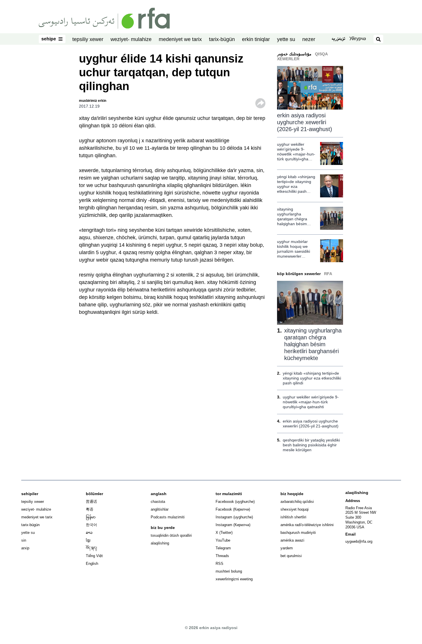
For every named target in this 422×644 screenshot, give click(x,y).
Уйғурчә (357, 38)
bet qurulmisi (291, 556)
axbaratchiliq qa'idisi (297, 501)
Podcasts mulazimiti (168, 517)
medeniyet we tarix (180, 39)
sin (23, 540)
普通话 (91, 501)
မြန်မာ (91, 517)
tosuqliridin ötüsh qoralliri (171, 535)
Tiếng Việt (94, 556)
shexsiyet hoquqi (294, 509)
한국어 (91, 525)
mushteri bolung (229, 571)
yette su (286, 39)
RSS (219, 563)
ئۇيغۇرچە (338, 39)
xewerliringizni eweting (234, 579)
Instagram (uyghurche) (234, 517)
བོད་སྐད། (91, 548)
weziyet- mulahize (131, 39)
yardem (286, 548)
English (92, 563)
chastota (158, 501)
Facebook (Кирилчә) (233, 509)
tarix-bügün (222, 39)
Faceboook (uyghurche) (235, 501)
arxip (25, 548)
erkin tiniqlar (256, 39)
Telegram (223, 548)
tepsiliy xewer (87, 39)
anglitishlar (160, 509)
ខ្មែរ (88, 540)
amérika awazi (292, 540)
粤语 (89, 509)
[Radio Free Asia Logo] (104, 18)
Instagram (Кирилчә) (233, 525)
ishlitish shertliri (293, 517)
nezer (308, 39)
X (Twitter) (224, 532)
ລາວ (89, 532)
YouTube (223, 540)
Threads (222, 556)
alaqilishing (160, 543)
